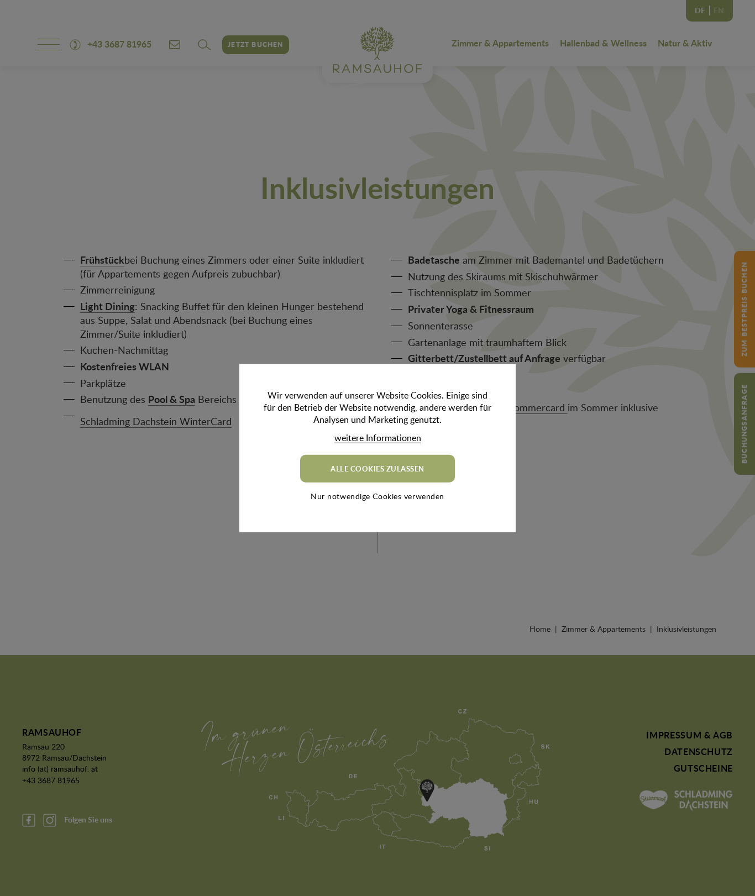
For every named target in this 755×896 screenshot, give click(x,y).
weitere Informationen (377, 437)
